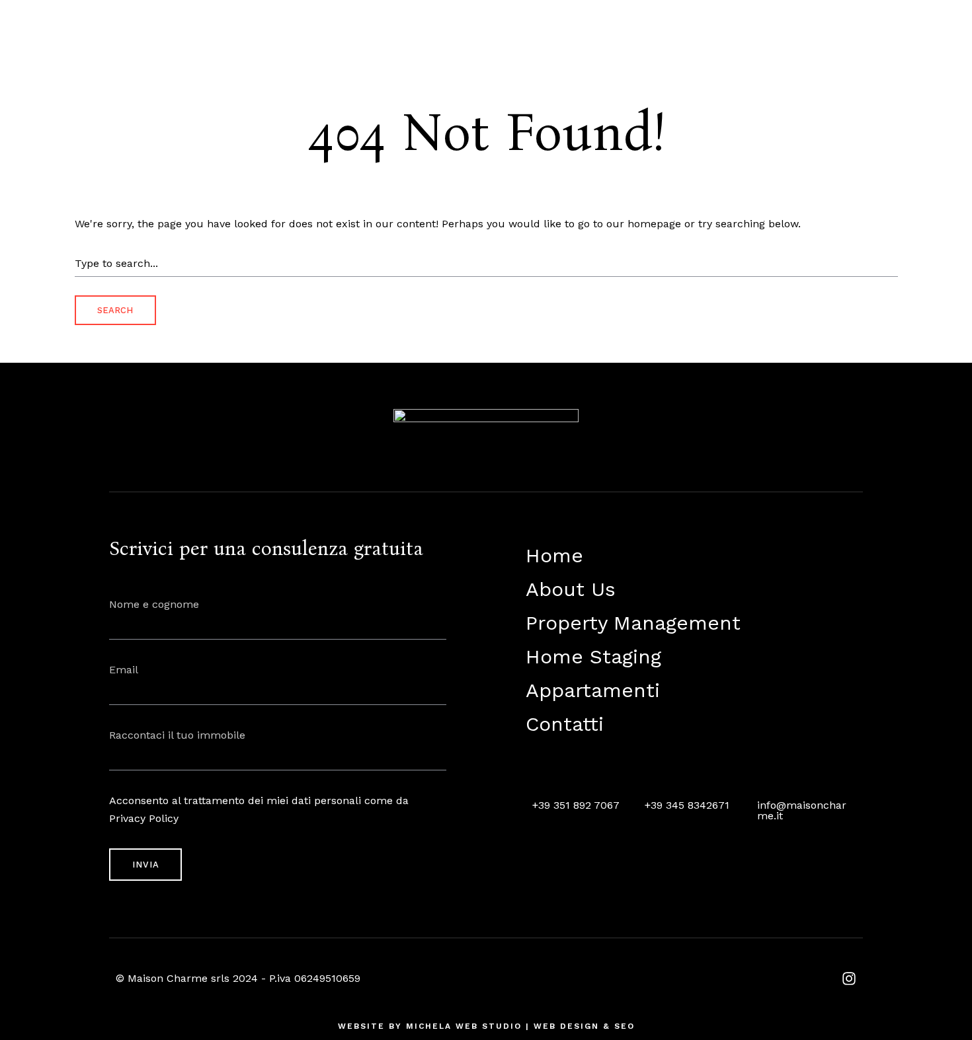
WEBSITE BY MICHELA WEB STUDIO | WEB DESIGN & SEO (486, 1026)
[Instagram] (849, 978)
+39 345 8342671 (687, 805)
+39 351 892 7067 (576, 805)
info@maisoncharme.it (801, 810)
